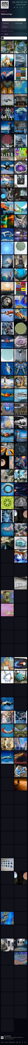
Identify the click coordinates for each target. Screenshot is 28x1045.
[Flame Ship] (20, 757)
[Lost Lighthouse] (20, 475)
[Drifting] (7, 877)
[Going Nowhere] (20, 395)
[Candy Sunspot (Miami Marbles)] (20, 382)
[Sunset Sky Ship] (7, 288)
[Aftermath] (7, 703)
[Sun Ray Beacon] (20, 609)
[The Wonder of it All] (7, 1025)
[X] (17, 7)
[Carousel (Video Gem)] (20, 341)
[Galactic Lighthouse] (7, 114)
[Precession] (7, 717)
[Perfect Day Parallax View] (7, 810)
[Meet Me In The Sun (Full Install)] (20, 516)
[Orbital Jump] (7, 248)
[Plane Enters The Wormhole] (20, 207)
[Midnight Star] (7, 87)
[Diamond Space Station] (7, 516)
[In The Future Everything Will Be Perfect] (7, 154)
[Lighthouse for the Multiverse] (20, 837)
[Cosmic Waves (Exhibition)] (20, 945)
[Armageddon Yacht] (20, 140)
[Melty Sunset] (20, 449)
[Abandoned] (7, 797)
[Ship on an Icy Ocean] (20, 864)
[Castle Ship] (20, 127)
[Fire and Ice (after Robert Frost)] (7, 328)
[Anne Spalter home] (5, 4)
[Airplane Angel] (7, 529)
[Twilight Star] (20, 368)
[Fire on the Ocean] (20, 315)
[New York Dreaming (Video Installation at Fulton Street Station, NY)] (20, 408)
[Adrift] (20, 650)
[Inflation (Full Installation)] (7, 408)
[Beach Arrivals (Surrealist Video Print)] (7, 556)
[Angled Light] (20, 87)
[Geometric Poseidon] (7, 663)
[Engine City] (7, 435)
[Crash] (7, 341)
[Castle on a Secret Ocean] (7, 784)
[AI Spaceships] (20, 529)
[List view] (5, 38)
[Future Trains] (20, 663)
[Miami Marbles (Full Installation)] (7, 475)
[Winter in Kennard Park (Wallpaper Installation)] (20, 100)
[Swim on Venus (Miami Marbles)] (20, 47)
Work (14, 2)
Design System (12, 1042)
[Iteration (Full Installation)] (7, 864)
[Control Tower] (20, 355)
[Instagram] (14, 7)
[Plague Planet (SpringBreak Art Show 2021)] (7, 945)
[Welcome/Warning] (20, 261)
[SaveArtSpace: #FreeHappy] (20, 462)
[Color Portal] (7, 676)
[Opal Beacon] (7, 355)
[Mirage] (7, 623)
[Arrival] (20, 851)
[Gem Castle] (7, 60)
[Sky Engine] (7, 636)
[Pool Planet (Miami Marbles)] (20, 676)
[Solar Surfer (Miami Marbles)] (7, 650)
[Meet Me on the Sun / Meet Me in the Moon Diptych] (7, 462)
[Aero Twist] (20, 824)
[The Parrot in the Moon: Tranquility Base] (7, 301)
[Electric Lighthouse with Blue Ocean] (7, 194)
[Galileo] (20, 114)
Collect (24, 4)
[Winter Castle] (7, 422)
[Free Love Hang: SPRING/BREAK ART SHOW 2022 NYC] (20, 596)
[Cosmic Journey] (7, 931)
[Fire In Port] (7, 690)
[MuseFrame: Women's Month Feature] (7, 824)
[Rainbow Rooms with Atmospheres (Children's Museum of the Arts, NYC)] (20, 221)
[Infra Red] (7, 140)
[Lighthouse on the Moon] (7, 569)
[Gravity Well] (7, 489)
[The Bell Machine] (20, 301)
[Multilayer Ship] (20, 502)
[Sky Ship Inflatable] (20, 918)
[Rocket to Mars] (7, 368)
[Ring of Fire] (20, 583)
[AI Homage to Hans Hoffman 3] (20, 703)
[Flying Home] (7, 382)
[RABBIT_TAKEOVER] (20, 154)
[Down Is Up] (20, 556)
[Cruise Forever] (20, 60)
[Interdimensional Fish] (7, 918)
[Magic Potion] (7, 971)
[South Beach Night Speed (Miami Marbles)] (7, 1012)
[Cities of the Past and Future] (20, 743)
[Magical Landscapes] (7, 181)
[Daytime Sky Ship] (20, 998)
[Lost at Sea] (20, 569)
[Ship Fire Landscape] (7, 207)
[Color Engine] (7, 395)
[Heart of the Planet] (20, 717)
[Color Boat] (7, 274)
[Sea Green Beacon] (20, 248)
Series (18, 2)
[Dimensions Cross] (7, 167)
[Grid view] (2, 38)
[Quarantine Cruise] (20, 958)
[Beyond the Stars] (7, 583)
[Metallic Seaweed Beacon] (7, 770)
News (25, 2)
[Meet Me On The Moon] (20, 797)
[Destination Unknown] (7, 596)
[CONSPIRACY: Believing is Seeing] (20, 784)
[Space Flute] (7, 958)
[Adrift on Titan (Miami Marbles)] (20, 891)
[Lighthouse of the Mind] (7, 127)
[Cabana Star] (20, 730)
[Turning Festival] (20, 234)
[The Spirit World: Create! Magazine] (20, 194)
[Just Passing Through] (7, 609)
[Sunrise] (7, 261)
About (22, 2)
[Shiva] (7, 757)
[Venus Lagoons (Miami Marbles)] (20, 274)
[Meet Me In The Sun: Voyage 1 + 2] (20, 877)
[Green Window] (7, 851)
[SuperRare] (20, 422)
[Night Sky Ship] (20, 636)
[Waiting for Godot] (7, 221)
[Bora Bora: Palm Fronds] (7, 502)
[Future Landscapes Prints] (7, 985)
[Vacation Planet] (7, 47)
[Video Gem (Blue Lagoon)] (20, 542)
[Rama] (7, 234)
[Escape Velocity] (20, 931)
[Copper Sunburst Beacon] (20, 690)
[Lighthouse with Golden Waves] (7, 743)
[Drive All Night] (7, 542)
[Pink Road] (7, 998)
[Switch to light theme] (26, 7)
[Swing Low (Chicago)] (7, 904)
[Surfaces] (7, 73)
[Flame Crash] (20, 985)
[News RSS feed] (22, 7)
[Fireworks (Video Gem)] (20, 167)
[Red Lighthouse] (20, 435)
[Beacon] (20, 328)
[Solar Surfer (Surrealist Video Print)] (20, 904)
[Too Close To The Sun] (7, 730)
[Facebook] (20, 7)
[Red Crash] (7, 315)
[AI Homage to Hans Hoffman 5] (20, 73)
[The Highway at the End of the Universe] (7, 449)
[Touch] (20, 623)
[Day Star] (20, 810)
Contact (18, 4)
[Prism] (20, 489)
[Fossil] (7, 891)
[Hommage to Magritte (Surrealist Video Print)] (20, 181)
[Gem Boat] (20, 971)
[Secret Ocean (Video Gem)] (20, 770)
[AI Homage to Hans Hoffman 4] (20, 288)
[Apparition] (7, 100)
